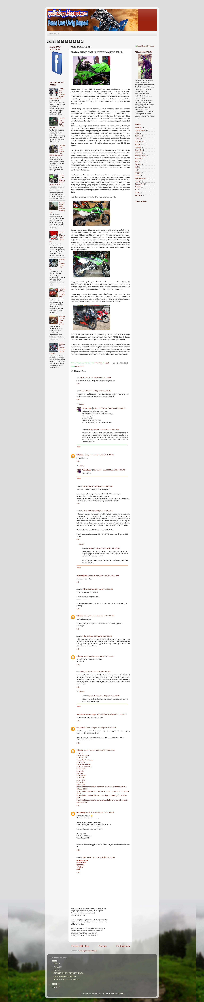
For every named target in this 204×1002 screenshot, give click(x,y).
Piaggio (137, 173)
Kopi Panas (139, 158)
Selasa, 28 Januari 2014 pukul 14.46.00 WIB (98, 589)
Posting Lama (123, 946)
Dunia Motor (79, 366)
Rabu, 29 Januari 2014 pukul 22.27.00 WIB (97, 636)
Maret (56, 964)
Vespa (137, 192)
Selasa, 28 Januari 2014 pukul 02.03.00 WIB (95, 377)
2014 (54, 961)
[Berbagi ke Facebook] (125, 363)
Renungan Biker (140, 178)
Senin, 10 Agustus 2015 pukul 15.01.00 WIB (101, 728)
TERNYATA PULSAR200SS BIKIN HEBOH (67, 979)
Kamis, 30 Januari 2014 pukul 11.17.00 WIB (99, 656)
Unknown (79, 455)
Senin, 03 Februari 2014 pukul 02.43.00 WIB (103, 429)
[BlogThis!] (120, 363)
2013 (54, 984)
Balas (78, 384)
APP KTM (138, 127)
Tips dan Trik (139, 184)
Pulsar (137, 175)
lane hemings (81, 812)
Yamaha (137, 195)
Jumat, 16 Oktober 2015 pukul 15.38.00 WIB (99, 750)
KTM (136, 161)
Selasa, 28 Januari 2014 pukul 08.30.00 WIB (109, 470)
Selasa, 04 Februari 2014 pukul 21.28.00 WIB (104, 696)
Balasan (81, 404)
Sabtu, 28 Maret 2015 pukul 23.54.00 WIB (111, 714)
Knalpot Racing (140, 156)
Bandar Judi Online (82, 755)
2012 (54, 987)
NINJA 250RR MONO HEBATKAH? (64, 976)
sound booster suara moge (86, 714)
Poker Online (80, 784)
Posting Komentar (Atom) (88, 951)
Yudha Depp (86, 408)
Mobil (137, 167)
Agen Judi (79, 753)
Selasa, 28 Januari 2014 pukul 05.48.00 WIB (99, 455)
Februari (57, 967)
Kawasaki (138, 153)
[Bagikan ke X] (122, 363)
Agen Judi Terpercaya (83, 767)
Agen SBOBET (81, 775)
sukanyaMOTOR (81, 576)
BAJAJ (137, 133)
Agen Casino (80, 762)
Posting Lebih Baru (80, 946)
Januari (56, 970)
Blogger (121, 993)
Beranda (54, 34)
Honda (137, 144)
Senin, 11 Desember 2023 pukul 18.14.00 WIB (99, 857)
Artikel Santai (140, 130)
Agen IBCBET (80, 778)
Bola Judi (79, 773)
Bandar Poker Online (83, 764)
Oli (136, 170)
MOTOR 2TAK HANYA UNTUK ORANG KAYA (68, 973)
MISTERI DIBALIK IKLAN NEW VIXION (62, 320)
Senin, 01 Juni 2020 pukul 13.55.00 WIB (100, 812)
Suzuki (137, 181)
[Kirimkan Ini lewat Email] (118, 363)
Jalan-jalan (138, 150)
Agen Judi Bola (81, 758)
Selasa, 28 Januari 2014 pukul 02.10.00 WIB (95, 391)
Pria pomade (80, 728)
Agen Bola (80, 771)
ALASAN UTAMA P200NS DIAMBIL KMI (62, 293)
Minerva (137, 164)
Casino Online (81, 782)
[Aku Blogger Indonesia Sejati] (145, 46)
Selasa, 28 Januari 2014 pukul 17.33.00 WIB (99, 616)
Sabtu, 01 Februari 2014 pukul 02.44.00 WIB (104, 548)
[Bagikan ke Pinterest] (127, 363)
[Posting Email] (114, 363)
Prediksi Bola (81, 769)
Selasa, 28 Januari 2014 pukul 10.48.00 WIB (98, 511)
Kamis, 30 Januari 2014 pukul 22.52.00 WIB (95, 672)
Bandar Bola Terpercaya (84, 760)
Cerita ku (138, 136)
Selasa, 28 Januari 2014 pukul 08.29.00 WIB (109, 408)
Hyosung (138, 147)
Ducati (137, 139)
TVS (136, 190)
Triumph (138, 187)
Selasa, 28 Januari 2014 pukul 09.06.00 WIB (98, 486)
